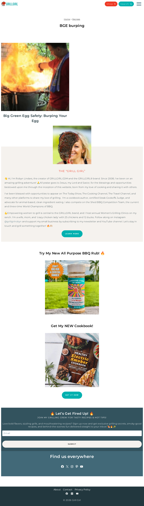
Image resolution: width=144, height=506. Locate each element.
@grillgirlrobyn (13, 221)
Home (67, 19)
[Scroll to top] (137, 495)
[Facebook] (67, 493)
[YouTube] (77, 493)
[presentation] (35, 77)
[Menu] (139, 4)
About (57, 489)
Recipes (76, 19)
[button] (126, 4)
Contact (67, 489)
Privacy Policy (82, 489)
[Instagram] (72, 493)
